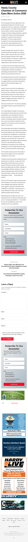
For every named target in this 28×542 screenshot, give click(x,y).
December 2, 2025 (5, 16)
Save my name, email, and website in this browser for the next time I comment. (13, 333)
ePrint (8, 520)
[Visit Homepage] (13, 2)
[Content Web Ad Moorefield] (14, 476)
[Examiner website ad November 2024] (14, 496)
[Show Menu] (2, 2)
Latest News (10, 518)
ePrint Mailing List (10, 241)
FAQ (24, 520)
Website (3, 326)
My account (13, 520)
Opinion (22, 518)
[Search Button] (26, 2)
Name (3, 311)
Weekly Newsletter (10, 243)
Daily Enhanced (9, 239)
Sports (4, 518)
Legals (3, 520)
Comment (4, 292)
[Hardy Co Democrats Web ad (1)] (14, 425)
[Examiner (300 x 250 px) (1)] (14, 447)
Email (3, 319)
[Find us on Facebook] (13, 538)
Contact (19, 520)
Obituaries (16, 518)
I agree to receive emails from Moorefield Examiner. (13, 247)
